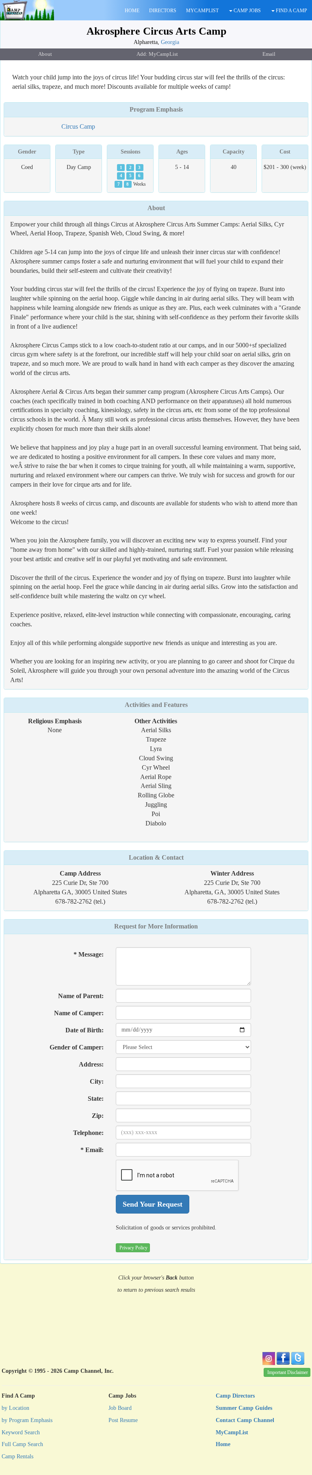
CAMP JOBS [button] (246, 10)
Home (223, 1444)
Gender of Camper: (77, 1047)
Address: (91, 1064)
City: (97, 1081)
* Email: (92, 1149)
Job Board (120, 1408)
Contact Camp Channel (245, 1420)
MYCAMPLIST (202, 10)
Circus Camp (78, 126)
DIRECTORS (162, 10)
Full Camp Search (22, 1444)
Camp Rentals (17, 1456)
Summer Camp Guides (244, 1408)
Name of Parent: (81, 995)
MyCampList (232, 1432)
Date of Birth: (84, 1030)
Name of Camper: (79, 1013)
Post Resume (123, 1420)
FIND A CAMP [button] (291, 10)
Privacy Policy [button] (133, 1248)
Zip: (98, 1115)
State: (96, 1098)
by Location (15, 1408)
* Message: (89, 954)
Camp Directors (235, 1396)
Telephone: (88, 1132)
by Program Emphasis (27, 1420)
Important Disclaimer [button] (287, 1372)
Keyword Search (21, 1432)
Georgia (170, 42)
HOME (132, 10)
